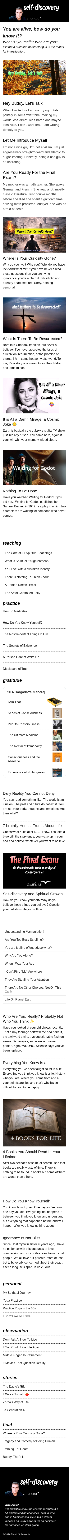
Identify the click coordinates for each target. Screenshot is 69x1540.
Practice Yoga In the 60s (19, 1308)
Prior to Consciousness (23, 724)
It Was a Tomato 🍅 (16, 1394)
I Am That (14, 702)
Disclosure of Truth (15, 668)
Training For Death (15, 1449)
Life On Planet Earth (18, 999)
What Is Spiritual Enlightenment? (27, 561)
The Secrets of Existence (20, 645)
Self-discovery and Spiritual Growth (33, 894)
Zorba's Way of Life (16, 1402)
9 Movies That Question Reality (24, 1363)
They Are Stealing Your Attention (27, 979)
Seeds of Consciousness (25, 713)
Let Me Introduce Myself (25, 140)
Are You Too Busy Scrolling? (24, 939)
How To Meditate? (15, 611)
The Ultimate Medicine (23, 735)
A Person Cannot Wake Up (21, 657)
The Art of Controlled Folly (22, 593)
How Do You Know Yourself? (22, 622)
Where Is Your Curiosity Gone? (29, 258)
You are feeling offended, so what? (28, 947)
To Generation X (14, 1410)
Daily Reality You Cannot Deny (29, 793)
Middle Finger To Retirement (22, 1355)
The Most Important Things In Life (25, 634)
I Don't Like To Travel (17, 1316)
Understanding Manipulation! (24, 931)
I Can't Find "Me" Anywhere (23, 971)
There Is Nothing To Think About (26, 577)
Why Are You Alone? (19, 955)
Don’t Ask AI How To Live (20, 1339)
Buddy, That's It (13, 1456)
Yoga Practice (12, 1300)
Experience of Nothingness (26, 772)
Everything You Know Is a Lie (28, 1063)
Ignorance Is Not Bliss (21, 1238)
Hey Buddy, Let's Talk (23, 103)
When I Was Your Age (19, 963)
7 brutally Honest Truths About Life (32, 826)
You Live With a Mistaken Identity (27, 569)
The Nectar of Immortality (25, 746)
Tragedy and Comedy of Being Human (29, 1441)
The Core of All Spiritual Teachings (28, 553)
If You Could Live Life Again (21, 1347)
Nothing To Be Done (20, 491)
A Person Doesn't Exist (20, 585)
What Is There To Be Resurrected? (32, 339)
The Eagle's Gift (14, 1386)
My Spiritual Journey (17, 1292)
